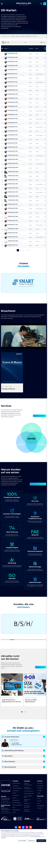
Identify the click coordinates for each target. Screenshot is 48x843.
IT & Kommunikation (28, 791)
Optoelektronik (15, 785)
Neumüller (40, 796)
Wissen (38, 793)
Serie (37, 48)
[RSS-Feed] (30, 827)
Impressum (3, 837)
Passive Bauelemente (17, 788)
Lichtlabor (39, 790)
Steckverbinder (15, 800)
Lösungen (27, 781)
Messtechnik (27, 803)
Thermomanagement (17, 805)
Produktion (39, 788)
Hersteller (31, 48)
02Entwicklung (41, 443)
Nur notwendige (22, 840)
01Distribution (31, 427)
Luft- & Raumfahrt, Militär (28, 796)
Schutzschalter (15, 790)
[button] (26, 442)
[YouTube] (19, 827)
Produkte (15, 781)
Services (39, 781)
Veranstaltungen (40, 805)
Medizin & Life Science (27, 800)
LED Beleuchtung (16, 783)
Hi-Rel (13, 807)
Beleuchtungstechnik (28, 793)
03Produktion (21, 443)
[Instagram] (27, 827)
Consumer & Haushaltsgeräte (27, 788)
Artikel (5, 48)
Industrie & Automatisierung (28, 784)
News (38, 803)
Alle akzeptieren (41, 840)
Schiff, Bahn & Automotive (27, 806)
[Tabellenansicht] (3, 42)
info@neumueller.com (16, 744)
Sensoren (14, 793)
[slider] (23, 639)
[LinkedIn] (16, 827)
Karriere (39, 798)
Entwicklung (40, 785)
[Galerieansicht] (5, 42)
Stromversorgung (16, 802)
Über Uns (39, 800)
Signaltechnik (15, 795)
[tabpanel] (12, 372)
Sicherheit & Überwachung (27, 810)
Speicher (14, 797)
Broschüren (39, 808)
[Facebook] (23, 827)
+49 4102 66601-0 (4, 811)
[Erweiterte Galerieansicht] (8, 42)
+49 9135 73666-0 (15, 743)
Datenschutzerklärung (36, 836)
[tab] (21, 711)
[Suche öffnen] (41, 3)
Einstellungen (32, 840)
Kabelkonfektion (16, 809)
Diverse (14, 812)
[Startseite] (23, 3)
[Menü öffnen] (2, 3)
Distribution (39, 783)
